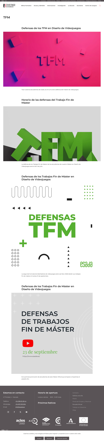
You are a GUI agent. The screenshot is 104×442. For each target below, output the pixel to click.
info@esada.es (20, 407)
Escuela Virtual (80, 0)
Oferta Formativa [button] (26, 5)
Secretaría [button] (80, 5)
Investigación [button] (62, 5)
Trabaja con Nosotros (91, 0)
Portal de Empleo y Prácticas (68, 0)
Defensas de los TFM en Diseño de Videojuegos (51, 28)
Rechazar (49, 438)
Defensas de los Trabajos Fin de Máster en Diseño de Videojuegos (48, 178)
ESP (6, 0)
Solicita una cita (51, 0)
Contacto (43, 0)
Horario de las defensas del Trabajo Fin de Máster (48, 101)
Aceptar (39, 438)
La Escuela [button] (71, 5)
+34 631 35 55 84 (20, 404)
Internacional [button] (51, 5)
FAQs (99, 0)
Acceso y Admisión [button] (39, 5)
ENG (3, 0)
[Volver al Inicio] (9, 6)
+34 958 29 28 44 (20, 401)
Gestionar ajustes (62, 438)
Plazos (58, 0)
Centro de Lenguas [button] (91, 5)
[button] (100, 6)
